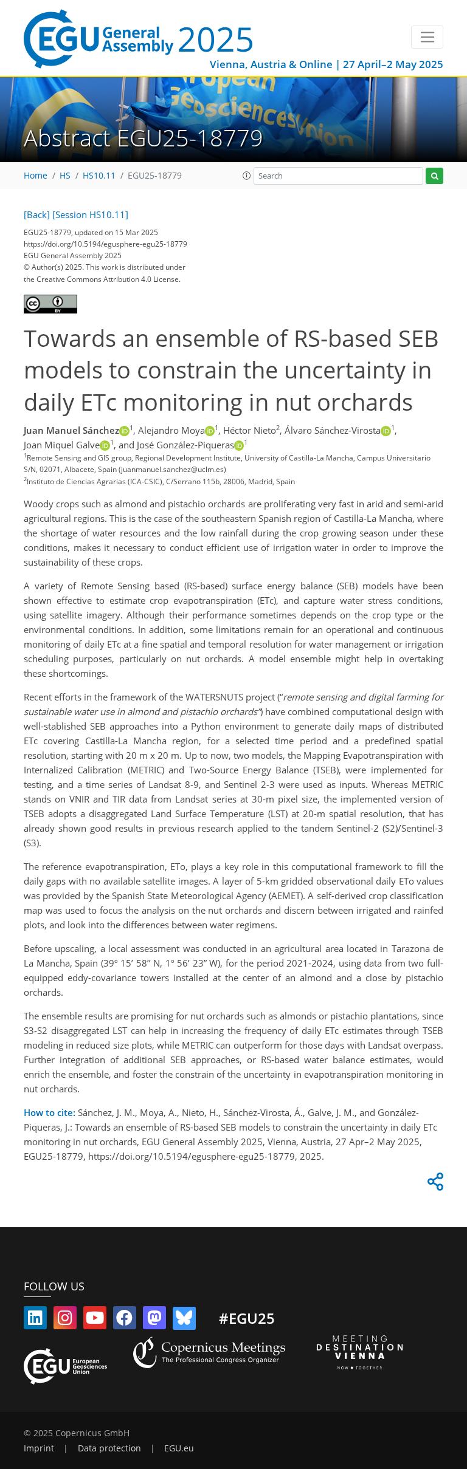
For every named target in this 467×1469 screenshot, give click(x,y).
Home (35, 175)
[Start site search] (434, 176)
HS (65, 175)
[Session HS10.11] (90, 214)
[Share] (433, 1185)
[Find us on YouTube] (94, 1320)
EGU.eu (179, 1448)
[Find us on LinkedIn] (35, 1320)
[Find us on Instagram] (65, 1320)
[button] (247, 175)
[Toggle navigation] (427, 37)
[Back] (37, 214)
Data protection (109, 1448)
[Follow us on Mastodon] (154, 1320)
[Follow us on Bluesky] (184, 1320)
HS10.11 (99, 175)
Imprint (39, 1448)
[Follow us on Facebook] (124, 1320)
